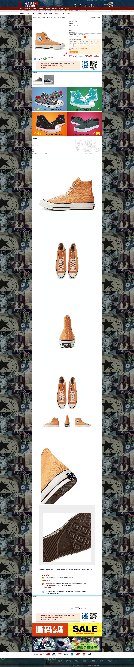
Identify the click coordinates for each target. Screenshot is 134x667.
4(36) (78, 41)
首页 (21, 8)
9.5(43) (85, 43)
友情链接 (110, 661)
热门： (21, 10)
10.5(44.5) (92, 43)
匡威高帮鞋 (50, 10)
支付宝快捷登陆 (88, 0)
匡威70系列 (47, 8)
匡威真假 (84, 661)
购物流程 (76, 661)
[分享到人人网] (44, 59)
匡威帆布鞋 (66, 10)
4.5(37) (81, 41)
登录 (92, 0)
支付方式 (93, 660)
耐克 (53, 8)
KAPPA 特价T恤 (85, 10)
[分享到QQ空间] (37, 59)
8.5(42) (78, 43)
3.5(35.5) (74, 41)
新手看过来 (94, 17)
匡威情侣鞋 (60, 10)
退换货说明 (99, 17)
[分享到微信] (46, 59)
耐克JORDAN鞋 (78, 10)
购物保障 (76, 660)
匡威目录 (101, 661)
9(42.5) (81, 43)
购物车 (102, 0)
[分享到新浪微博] (39, 59)
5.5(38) (87, 41)
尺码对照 (101, 660)
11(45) (95, 43)
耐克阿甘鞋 (71, 10)
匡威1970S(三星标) (27, 10)
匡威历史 (84, 660)
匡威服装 (55, 10)
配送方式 (93, 661)
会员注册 (84, 663)
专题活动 (59, 663)
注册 (94, 0)
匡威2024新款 (32, 8)
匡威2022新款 (69, 661)
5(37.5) (84, 41)
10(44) (88, 43)
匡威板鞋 (59, 661)
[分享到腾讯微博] (42, 59)
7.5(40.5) (71, 43)
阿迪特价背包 (35, 10)
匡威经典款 (40, 8)
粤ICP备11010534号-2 (94, 665)
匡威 (49, 17)
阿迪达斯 (57, 8)
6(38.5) (91, 41)
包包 (62, 8)
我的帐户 (97, 0)
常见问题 (76, 663)
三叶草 (40, 10)
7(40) (97, 41)
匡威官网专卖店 (69, 660)
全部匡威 (26, 8)
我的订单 (93, 663)
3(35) (71, 41)
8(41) (75, 43)
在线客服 (110, 660)
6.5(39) (94, 41)
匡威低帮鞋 (45, 10)
